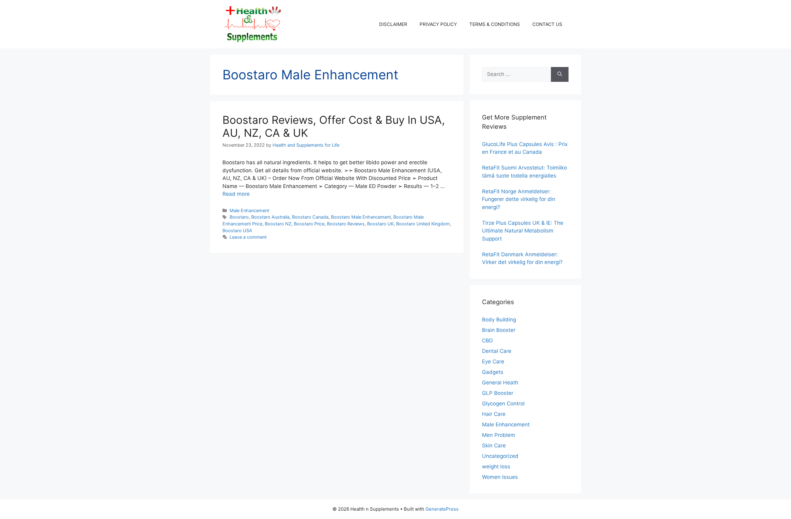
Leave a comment (248, 237)
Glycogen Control (503, 403)
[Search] (560, 74)
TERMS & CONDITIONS (494, 24)
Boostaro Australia (270, 217)
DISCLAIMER (393, 24)
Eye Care (493, 361)
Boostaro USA (237, 230)
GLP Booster (497, 393)
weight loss (496, 466)
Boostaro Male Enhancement (361, 217)
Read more (236, 194)
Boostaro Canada (310, 217)
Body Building (499, 319)
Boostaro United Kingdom (423, 223)
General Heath (500, 382)
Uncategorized (500, 456)
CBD (487, 340)
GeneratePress (442, 509)
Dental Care (496, 351)
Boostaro (239, 217)
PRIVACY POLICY (438, 24)
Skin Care (494, 445)
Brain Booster (498, 330)
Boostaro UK (380, 223)
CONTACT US (547, 24)
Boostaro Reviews (346, 223)
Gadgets (492, 372)
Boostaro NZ (278, 223)
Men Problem (498, 435)
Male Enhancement (249, 210)
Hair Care (493, 414)
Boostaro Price (309, 223)
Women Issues (500, 477)
